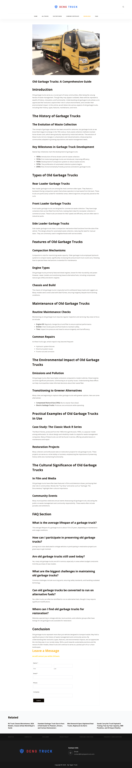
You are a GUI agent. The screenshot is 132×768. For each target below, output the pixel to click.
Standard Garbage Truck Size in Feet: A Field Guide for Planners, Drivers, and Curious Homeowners (51, 726)
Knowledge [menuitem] (87, 16)
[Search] (123, 6)
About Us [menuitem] (11, 737)
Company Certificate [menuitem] (72, 16)
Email (35, 673)
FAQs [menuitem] (96, 16)
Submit (38, 700)
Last (55, 668)
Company (36, 692)
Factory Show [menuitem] (57, 16)
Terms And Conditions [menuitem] (86, 737)
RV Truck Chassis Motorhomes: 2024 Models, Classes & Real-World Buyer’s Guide (21, 726)
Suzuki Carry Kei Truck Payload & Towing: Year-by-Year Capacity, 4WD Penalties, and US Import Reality (110, 726)
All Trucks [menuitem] (45, 16)
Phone (35, 683)
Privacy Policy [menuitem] (64, 737)
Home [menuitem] (35, 16)
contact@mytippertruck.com (84, 754)
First (34, 668)
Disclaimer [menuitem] (45, 737)
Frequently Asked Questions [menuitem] (113, 737)
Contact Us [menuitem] (28, 737)
